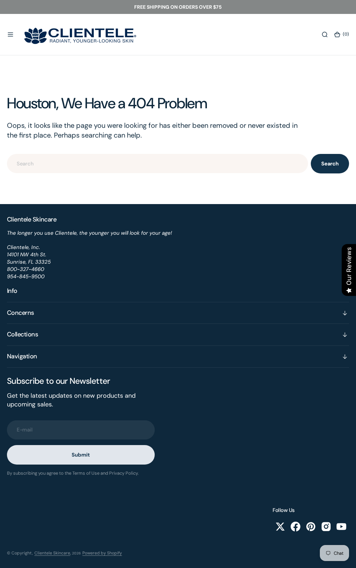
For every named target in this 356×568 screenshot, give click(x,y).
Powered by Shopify (102, 553)
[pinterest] (310, 526)
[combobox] (157, 163)
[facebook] (295, 526)
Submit (81, 454)
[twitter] (280, 526)
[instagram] (326, 526)
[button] (10, 34)
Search (330, 163)
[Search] (324, 34)
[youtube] (341, 526)
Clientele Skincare (52, 553)
